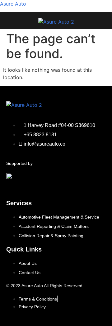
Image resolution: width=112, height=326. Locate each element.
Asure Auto (13, 4)
